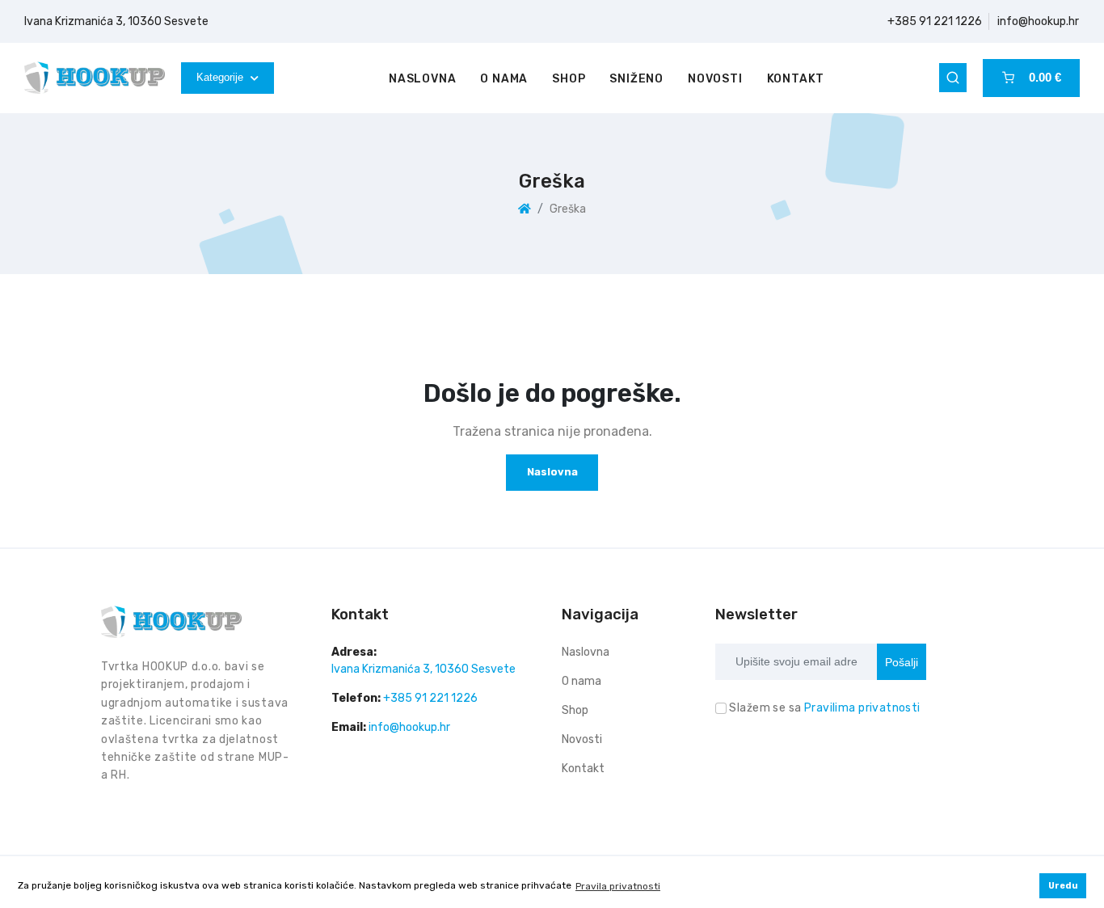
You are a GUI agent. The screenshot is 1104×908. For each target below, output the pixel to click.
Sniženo (636, 79)
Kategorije (221, 77)
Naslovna (422, 79)
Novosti (715, 79)
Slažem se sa (824, 708)
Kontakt (796, 79)
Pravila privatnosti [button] (617, 886)
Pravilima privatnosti (862, 708)
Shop (568, 79)
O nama (504, 79)
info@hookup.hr (1038, 21)
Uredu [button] (1063, 886)
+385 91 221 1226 (934, 21)
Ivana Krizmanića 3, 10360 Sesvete (116, 21)
